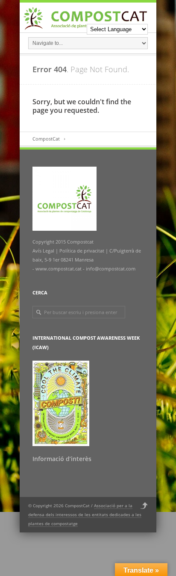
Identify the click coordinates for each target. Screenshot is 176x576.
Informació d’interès (61, 459)
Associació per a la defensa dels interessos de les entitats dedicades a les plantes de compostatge (84, 514)
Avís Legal (44, 250)
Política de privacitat (81, 250)
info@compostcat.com (110, 268)
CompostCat (46, 138)
